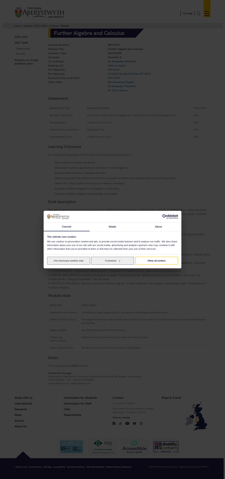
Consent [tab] (66, 226)
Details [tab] (112, 226)
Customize (110, 260)
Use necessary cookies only (68, 260)
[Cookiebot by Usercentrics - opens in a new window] (164, 216)
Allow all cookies (157, 260)
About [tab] (158, 226)
